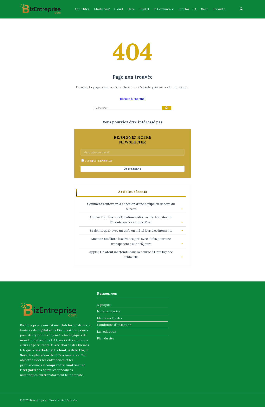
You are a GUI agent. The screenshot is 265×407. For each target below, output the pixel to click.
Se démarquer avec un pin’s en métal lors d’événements (131, 230)
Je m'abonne (132, 168)
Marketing (102, 9)
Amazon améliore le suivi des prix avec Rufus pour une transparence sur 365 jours (131, 241)
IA (195, 9)
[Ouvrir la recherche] (241, 9)
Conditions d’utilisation (114, 325)
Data (131, 9)
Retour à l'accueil (132, 99)
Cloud (118, 9)
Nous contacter (109, 311)
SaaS (204, 9)
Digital (144, 9)
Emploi (183, 9)
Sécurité (219, 9)
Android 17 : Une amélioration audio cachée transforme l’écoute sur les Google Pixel (131, 219)
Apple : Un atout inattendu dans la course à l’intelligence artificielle (131, 254)
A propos (104, 305)
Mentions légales (109, 318)
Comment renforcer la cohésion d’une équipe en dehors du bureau (131, 206)
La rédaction (106, 331)
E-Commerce (164, 9)
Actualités (82, 9)
